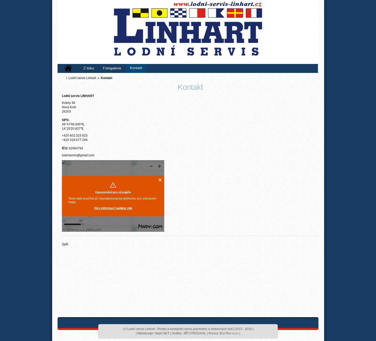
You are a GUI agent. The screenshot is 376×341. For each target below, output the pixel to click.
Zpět (65, 244)
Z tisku (88, 68)
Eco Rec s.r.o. (229, 333)
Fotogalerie (112, 68)
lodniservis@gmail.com (78, 155)
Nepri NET (162, 333)
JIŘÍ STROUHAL (194, 333)
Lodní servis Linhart (82, 78)
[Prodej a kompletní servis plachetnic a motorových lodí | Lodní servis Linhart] (186, 33)
